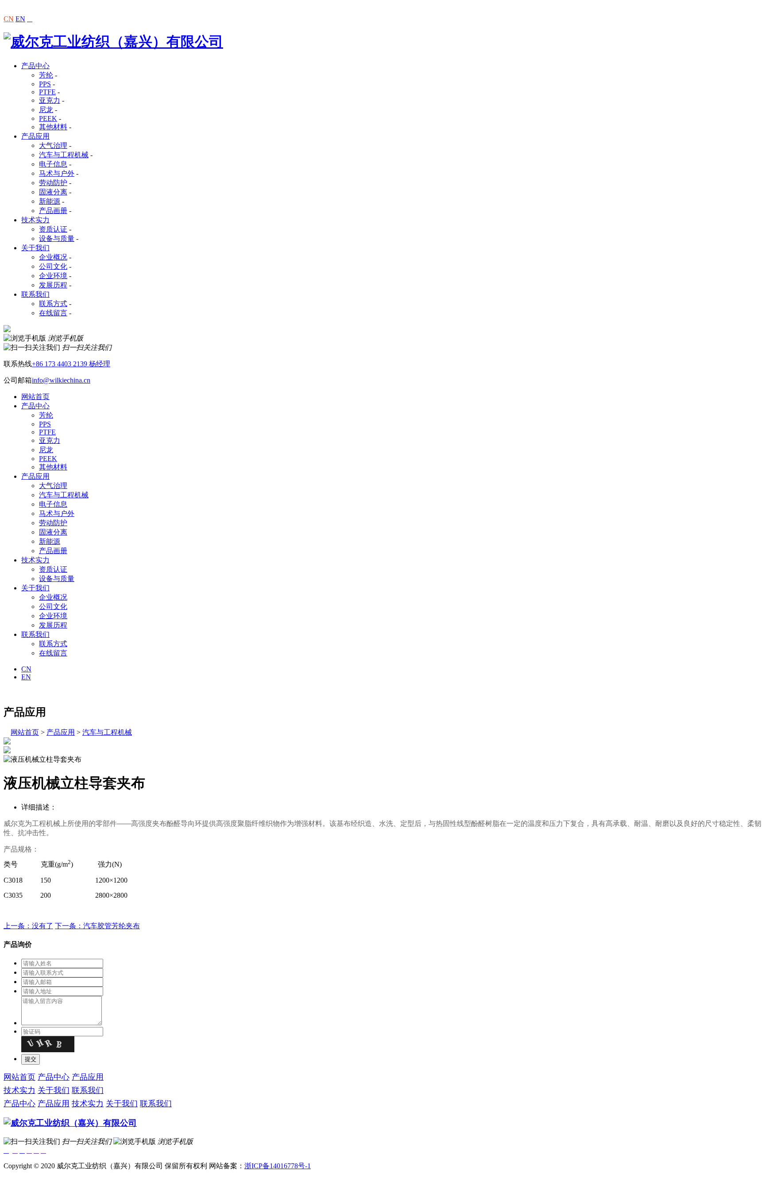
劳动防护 (53, 182)
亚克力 (49, 100)
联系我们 (35, 294)
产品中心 (35, 66)
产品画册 (53, 210)
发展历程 (53, 285)
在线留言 (53, 313)
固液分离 (53, 192)
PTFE (47, 92)
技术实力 (35, 220)
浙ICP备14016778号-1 (277, 1166)
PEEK (48, 118)
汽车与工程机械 (64, 155)
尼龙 (46, 109)
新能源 (49, 201)
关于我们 (35, 248)
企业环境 (53, 275)
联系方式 (53, 303)
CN (9, 19)
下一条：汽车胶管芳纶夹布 (97, 926)
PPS (45, 84)
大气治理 (53, 145)
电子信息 (53, 164)
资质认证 (53, 229)
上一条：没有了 (28, 926)
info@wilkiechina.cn (61, 380)
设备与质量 (56, 238)
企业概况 (53, 257)
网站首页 (35, 396)
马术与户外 (56, 173)
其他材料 (53, 127)
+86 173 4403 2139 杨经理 (71, 364)
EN (20, 19)
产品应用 (35, 136)
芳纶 (46, 75)
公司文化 (53, 266)
